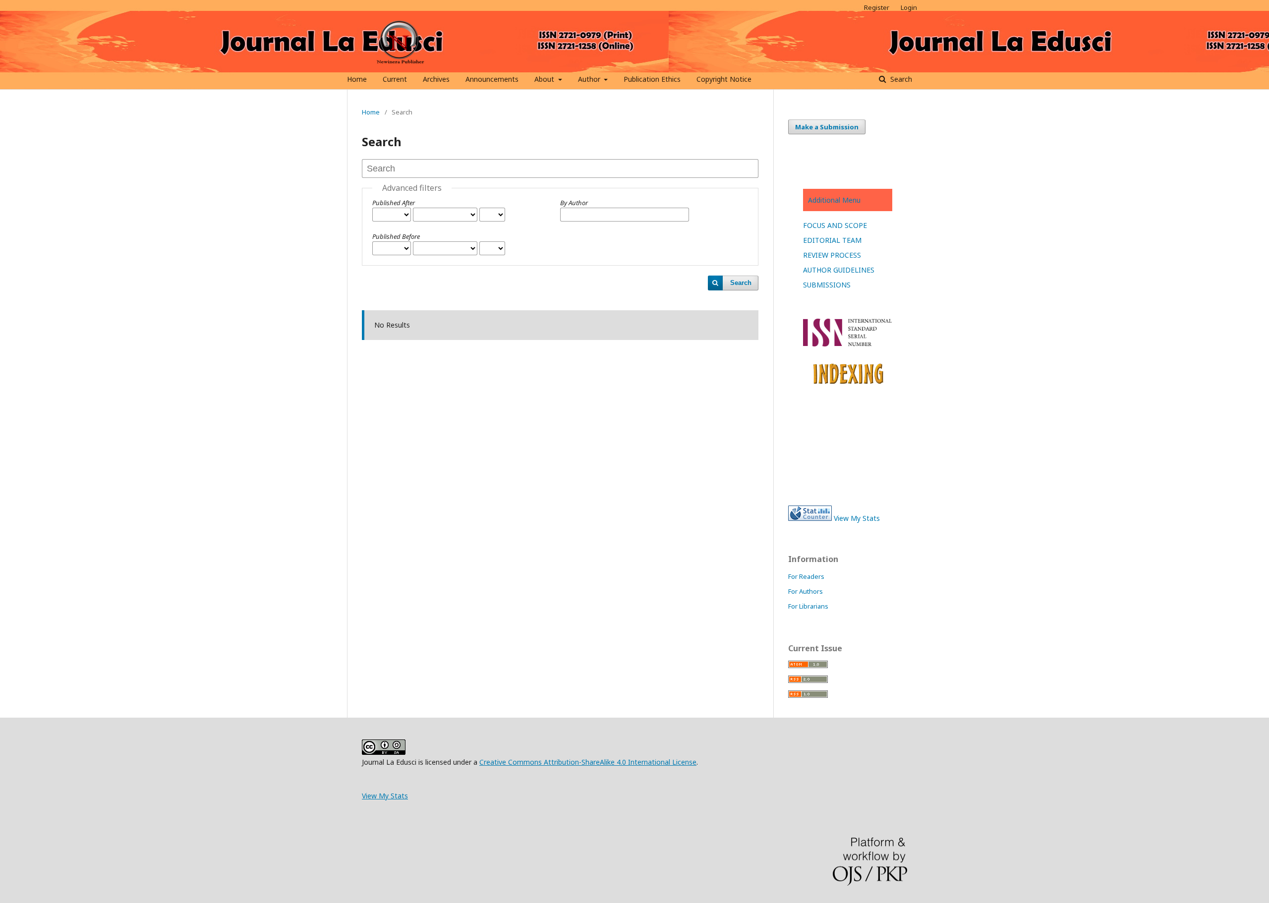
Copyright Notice (723, 79)
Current (395, 79)
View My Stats (857, 518)
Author (590, 79)
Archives (436, 79)
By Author (574, 202)
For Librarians (808, 606)
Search (900, 79)
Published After (393, 202)
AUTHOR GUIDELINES (838, 270)
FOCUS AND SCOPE (835, 225)
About (545, 79)
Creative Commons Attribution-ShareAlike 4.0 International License (587, 762)
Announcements (492, 79)
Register (876, 7)
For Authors (805, 591)
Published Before (396, 236)
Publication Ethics (652, 79)
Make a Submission (827, 126)
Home (357, 79)
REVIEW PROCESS (832, 255)
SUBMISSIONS (827, 284)
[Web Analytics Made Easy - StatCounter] (810, 518)
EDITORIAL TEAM (832, 240)
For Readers (806, 576)
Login (909, 7)
